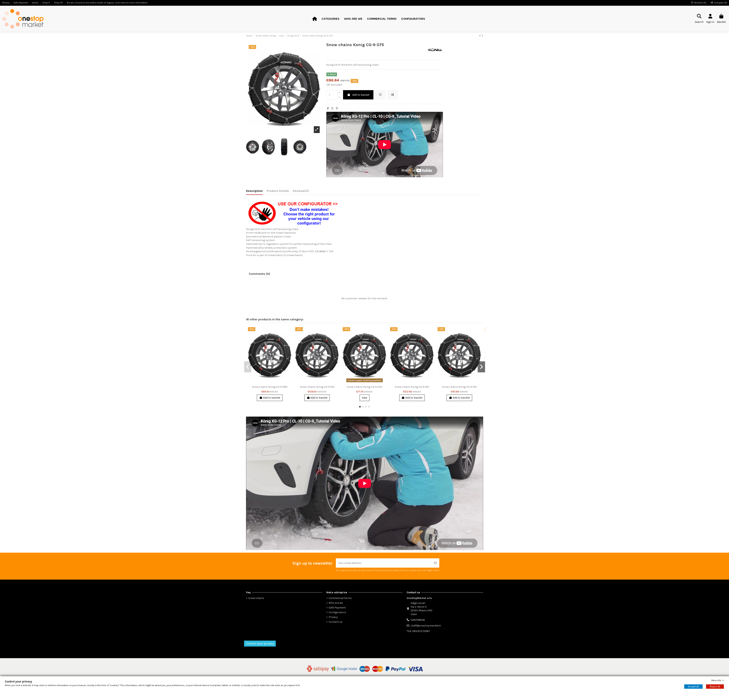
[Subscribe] (435, 563)
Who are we (336, 602)
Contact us (335, 621)
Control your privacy (260, 643)
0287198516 (418, 620)
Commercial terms (340, 598)
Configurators (337, 612)
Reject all (715, 686)
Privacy (333, 617)
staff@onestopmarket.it (426, 625)
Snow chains (256, 598)
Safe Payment (337, 607)
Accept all (693, 686)
